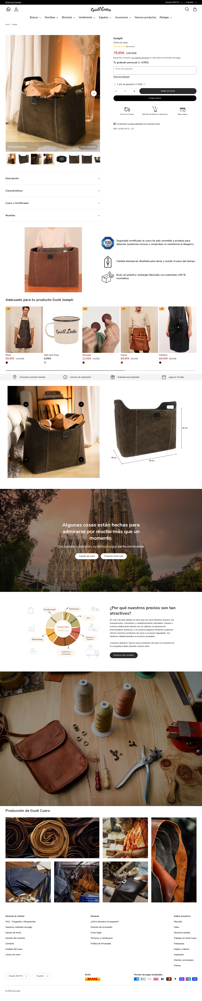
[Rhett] (24, 329)
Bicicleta (67, 17)
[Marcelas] (101, 329)
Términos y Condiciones (102, 938)
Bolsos (34, 17)
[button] (8, 9)
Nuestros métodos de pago (18, 927)
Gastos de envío (13, 932)
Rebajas (164, 17)
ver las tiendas (80, 756)
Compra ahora (155, 98)
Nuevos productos (145, 17)
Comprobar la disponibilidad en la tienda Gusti (138, 123)
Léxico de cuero (12, 954)
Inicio (7, 24)
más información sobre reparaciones (112, 756)
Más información (89, 147)
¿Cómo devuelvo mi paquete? (105, 921)
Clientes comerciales (184, 960)
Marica (124, 355)
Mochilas (50, 17)
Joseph (14, 24)
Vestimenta (85, 17)
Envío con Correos (13, 2)
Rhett (8, 355)
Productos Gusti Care (113, 556)
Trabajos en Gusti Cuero (185, 938)
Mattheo (163, 355)
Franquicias (179, 943)
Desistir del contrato (15, 938)
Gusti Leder (16, 991)
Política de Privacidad (101, 943)
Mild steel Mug (51, 355)
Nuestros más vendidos (124, 655)
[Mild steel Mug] (62, 329)
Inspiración (179, 954)
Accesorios (121, 17)
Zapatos (103, 17)
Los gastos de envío (140, 57)
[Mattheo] (178, 329)
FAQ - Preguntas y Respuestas (20, 921)
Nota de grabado (121, 76)
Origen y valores (181, 949)
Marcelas (86, 355)
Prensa (177, 965)
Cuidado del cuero (87, 556)
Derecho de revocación (101, 927)
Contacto (9, 943)
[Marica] (139, 329)
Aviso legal (96, 932)
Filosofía (178, 921)
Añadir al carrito (168, 91)
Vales (176, 927)
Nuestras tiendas (182, 932)
